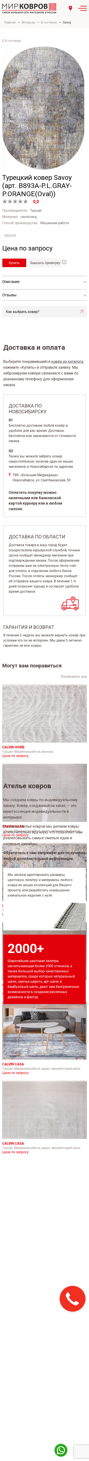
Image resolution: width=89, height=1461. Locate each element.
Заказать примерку (45, 263)
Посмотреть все (73, 677)
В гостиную (49, 22)
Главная (10, 22)
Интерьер (28, 22)
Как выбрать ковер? (22, 312)
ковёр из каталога (67, 361)
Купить (14, 263)
